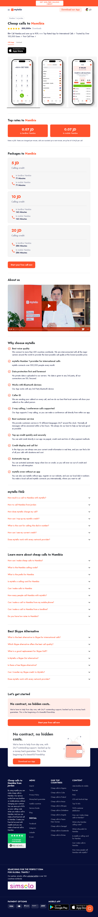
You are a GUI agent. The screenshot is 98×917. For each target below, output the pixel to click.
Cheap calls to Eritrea (58, 835)
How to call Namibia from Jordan (22, 505)
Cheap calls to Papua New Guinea (58, 820)
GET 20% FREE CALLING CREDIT (49, 3)
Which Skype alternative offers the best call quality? (30, 644)
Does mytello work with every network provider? (29, 539)
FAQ (74, 795)
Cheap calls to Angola (58, 815)
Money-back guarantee (37, 799)
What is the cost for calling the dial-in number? (28, 525)
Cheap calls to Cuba (58, 792)
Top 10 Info (76, 803)
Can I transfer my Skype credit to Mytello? (26, 672)
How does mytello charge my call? (23, 512)
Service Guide (34, 808)
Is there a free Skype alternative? (22, 665)
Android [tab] (19, 42)
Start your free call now (21, 264)
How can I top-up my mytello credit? (23, 519)
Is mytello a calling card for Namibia (23, 581)
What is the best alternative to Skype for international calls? (34, 637)
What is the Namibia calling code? (23, 567)
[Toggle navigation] (8, 10)
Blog (31, 812)
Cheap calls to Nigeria (58, 788)
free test (75, 790)
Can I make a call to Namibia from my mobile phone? (31, 602)
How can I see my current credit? (22, 532)
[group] (22, 82)
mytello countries (35, 803)
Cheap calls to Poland (58, 797)
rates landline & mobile (80, 786)
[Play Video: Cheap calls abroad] (49, 306)
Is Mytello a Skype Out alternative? (23, 658)
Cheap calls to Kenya (58, 801)
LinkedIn (32, 832)
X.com (31, 837)
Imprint (31, 786)
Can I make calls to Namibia (20, 588)
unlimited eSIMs (32, 876)
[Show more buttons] (87, 329)
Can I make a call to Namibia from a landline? (28, 609)
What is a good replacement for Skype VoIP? (27, 651)
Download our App (71, 9)
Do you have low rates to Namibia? (23, 616)
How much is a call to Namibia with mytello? (27, 498)
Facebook (32, 823)
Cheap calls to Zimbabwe (59, 810)
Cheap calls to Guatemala (60, 830)
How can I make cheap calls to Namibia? (25, 560)
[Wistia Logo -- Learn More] (83, 329)
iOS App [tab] (11, 42)
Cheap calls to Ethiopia (58, 806)
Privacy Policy (34, 795)
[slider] (46, 329)
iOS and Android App (80, 799)
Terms (31, 790)
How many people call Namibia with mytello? (27, 595)
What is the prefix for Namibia (21, 574)
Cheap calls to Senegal (59, 826)
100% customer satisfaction (77, 809)
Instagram (32, 828)
